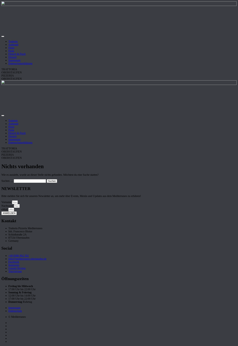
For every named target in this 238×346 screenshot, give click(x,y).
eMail (4, 209)
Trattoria (13, 41)
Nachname (7, 205)
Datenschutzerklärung (20, 63)
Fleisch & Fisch (17, 53)
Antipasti (13, 44)
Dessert (12, 57)
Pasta (11, 50)
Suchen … (7, 180)
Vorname (6, 202)
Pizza (11, 47)
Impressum (14, 60)
